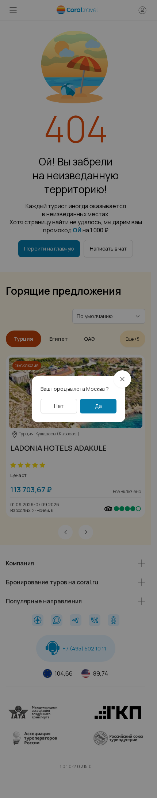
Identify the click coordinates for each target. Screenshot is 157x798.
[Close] (122, 379)
